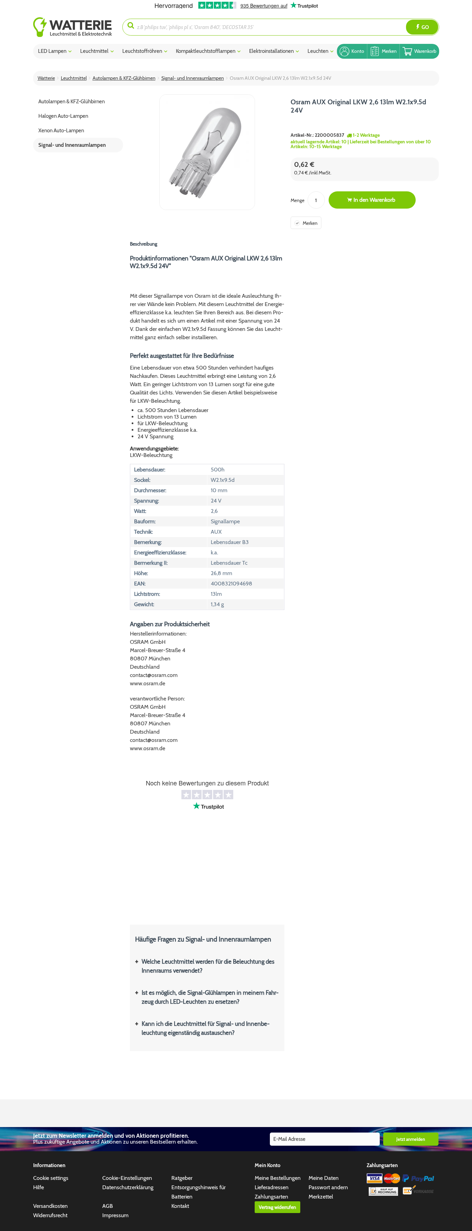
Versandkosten (50, 1206)
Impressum (115, 1215)
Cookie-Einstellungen (127, 1178)
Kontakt (180, 1206)
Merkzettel (321, 1196)
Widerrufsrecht (50, 1215)
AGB (107, 1206)
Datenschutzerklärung (127, 1187)
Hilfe (38, 1187)
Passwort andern (328, 1187)
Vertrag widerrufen (277, 1207)
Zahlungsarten (271, 1196)
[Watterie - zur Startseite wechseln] (72, 27)
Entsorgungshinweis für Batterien (198, 1192)
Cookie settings (50, 1178)
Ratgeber (181, 1178)
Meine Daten (324, 1178)
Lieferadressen (272, 1187)
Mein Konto (268, 1165)
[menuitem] (78, 27)
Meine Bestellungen (278, 1178)
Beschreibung (143, 244)
